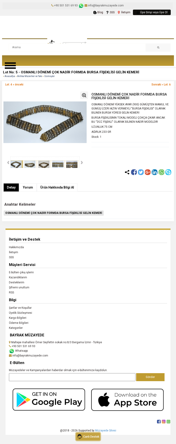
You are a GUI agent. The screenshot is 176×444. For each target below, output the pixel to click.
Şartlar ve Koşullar (20, 307)
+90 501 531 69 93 (66, 5)
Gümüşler (49, 76)
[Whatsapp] (161, 172)
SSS (112, 12)
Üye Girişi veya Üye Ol (154, 12)
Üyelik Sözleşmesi (20, 312)
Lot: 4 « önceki (14, 84)
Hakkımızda (16, 247)
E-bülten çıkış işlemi (21, 272)
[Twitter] (141, 172)
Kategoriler (16, 328)
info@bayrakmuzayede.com (105, 5)
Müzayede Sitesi (105, 430)
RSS (11, 292)
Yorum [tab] (28, 187)
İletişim (125, 12)
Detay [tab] (11, 187)
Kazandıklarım (18, 277)
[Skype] (168, 172)
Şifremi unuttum (19, 287)
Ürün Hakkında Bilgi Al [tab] (57, 187)
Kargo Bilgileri (17, 317)
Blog (100, 12)
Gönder (150, 377)
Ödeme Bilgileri (18, 322)
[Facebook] (134, 172)
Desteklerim (16, 282)
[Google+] (148, 172)
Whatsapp (21, 350)
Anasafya (10, 76)
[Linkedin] (154, 172)
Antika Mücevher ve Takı (30, 76)
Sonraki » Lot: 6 (161, 84)
